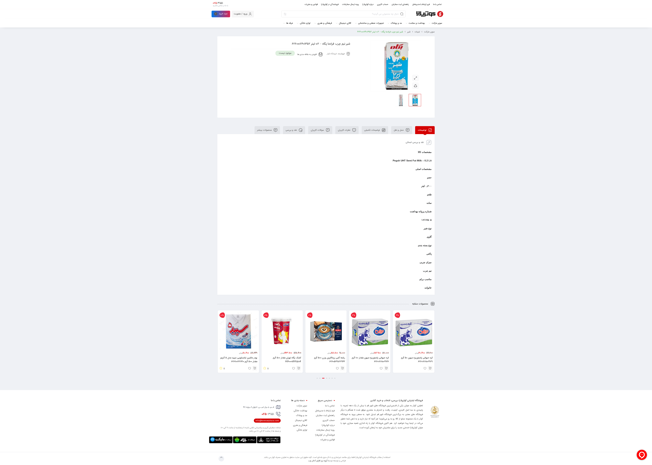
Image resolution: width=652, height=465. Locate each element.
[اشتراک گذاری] (415, 86)
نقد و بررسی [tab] (291, 130)
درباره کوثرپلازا (328, 425)
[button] (334, 378)
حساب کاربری (329, 420)
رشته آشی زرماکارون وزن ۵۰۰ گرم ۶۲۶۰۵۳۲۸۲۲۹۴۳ (373, 359)
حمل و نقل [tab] (399, 130)
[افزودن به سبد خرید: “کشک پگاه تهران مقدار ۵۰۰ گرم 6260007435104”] (342, 368)
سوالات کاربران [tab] (318, 130)
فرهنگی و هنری (300, 425)
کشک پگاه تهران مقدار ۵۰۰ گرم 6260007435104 (331, 359)
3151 (268, 414)
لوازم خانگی (302, 430)
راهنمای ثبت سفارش (325, 415)
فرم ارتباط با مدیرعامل (325, 411)
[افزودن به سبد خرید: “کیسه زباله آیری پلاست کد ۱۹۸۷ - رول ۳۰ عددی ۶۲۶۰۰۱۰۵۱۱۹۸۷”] (254, 368)
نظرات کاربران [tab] (344, 130)
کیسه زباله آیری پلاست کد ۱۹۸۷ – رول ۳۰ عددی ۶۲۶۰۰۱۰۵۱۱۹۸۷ (238, 359)
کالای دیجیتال (301, 420)
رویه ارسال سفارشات (325, 430)
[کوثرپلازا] (429, 14)
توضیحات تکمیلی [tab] (372, 130)
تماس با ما (330, 406)
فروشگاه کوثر (332, 53)
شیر (409, 32)
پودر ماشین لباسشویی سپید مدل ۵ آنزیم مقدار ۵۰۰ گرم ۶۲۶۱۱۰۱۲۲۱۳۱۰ (282, 359)
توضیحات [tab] (422, 130)
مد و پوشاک (301, 415)
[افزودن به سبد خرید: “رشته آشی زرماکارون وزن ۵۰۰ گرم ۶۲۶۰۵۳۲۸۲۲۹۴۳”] (386, 368)
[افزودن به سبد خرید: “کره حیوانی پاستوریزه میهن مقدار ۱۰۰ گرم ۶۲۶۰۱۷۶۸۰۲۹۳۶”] (430, 368)
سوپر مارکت (429, 32)
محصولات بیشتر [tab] (264, 130)
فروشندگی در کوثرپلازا (325, 435)
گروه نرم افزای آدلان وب (317, 460)
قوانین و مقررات (327, 440)
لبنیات (417, 32)
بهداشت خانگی (300, 411)
